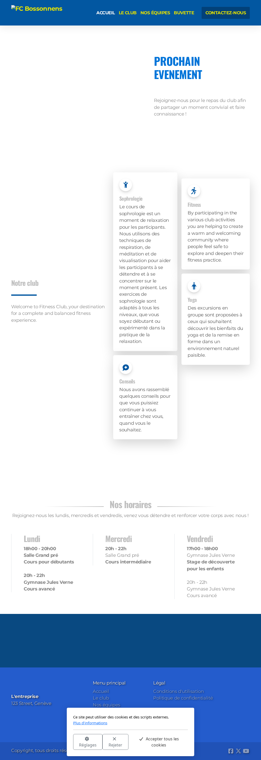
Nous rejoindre (32, 334)
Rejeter (115, 745)
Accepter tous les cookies (162, 742)
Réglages (88, 745)
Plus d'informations (90, 722)
